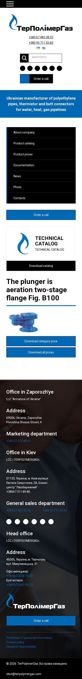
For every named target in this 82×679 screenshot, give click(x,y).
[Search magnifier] (24, 58)
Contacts (19, 198)
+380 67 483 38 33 (41, 37)
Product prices (23, 154)
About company (24, 132)
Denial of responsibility (21, 646)
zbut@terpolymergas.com (23, 674)
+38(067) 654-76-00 (19, 576)
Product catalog (23, 143)
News (17, 176)
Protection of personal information (29, 637)
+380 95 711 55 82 (41, 42)
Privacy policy (15, 642)
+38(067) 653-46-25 (19, 584)
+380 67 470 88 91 (18, 441)
